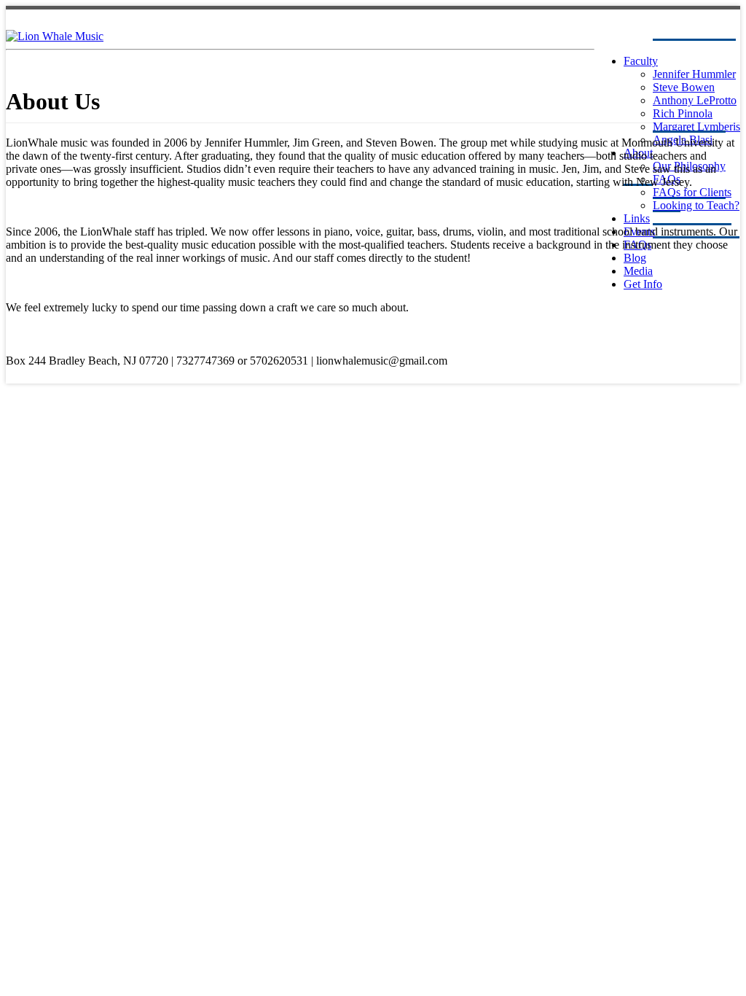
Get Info (643, 284)
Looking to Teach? (696, 205)
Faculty (641, 61)
